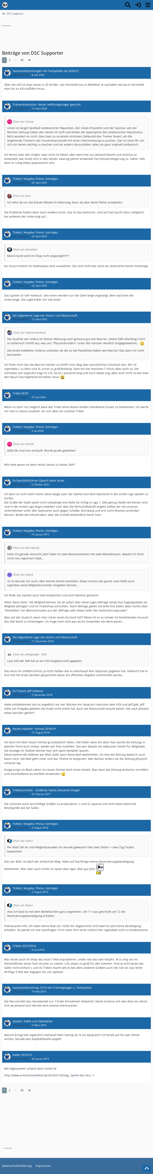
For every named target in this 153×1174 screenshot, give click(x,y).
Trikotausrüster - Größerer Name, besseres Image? (46, 790)
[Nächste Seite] (29, 60)
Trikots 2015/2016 (24, 946)
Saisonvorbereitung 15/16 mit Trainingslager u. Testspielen (52, 987)
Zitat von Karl (22, 196)
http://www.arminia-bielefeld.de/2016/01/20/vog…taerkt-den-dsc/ (47, 1075)
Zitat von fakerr (23, 841)
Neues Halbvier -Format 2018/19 (34, 729)
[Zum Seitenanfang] (146, 1168)
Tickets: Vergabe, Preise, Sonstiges (35, 179)
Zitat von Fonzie (23, 121)
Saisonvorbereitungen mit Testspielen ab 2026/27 (46, 71)
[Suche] (128, 5)
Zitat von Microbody (26, 548)
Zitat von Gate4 (23, 574)
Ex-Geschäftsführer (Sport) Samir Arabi (38, 480)
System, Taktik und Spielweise (32, 1021)
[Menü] (148, 5)
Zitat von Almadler (25, 249)
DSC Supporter (21, 75)
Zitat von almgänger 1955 (30, 654)
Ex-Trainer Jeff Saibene (28, 691)
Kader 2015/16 (22, 1055)
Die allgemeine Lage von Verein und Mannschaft (45, 315)
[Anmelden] (138, 5)
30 (22, 60)
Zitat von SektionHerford (29, 332)
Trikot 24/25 (20, 393)
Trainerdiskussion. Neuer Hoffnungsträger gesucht (47, 104)
